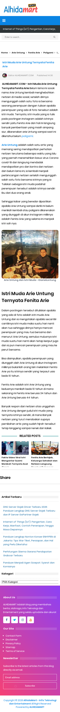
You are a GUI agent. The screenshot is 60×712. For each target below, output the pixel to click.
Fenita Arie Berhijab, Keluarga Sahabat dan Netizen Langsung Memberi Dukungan (44, 462)
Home (4, 52)
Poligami (48, 52)
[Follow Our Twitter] (14, 620)
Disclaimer (12, 639)
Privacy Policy (13, 643)
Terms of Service (15, 651)
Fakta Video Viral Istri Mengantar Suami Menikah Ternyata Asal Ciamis (15, 462)
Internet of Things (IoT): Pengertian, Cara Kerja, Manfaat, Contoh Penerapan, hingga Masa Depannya (28, 525)
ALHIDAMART (36, 707)
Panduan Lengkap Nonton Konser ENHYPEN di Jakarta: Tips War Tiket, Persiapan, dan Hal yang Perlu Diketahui (29, 540)
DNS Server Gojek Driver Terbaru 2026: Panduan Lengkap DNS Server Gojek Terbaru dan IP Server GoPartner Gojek (29, 510)
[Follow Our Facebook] (6, 620)
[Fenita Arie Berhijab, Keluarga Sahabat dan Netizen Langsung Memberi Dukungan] (44, 448)
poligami (27, 136)
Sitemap (10, 647)
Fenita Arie (34, 52)
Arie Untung (18, 52)
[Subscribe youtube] (30, 620)
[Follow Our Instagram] (22, 620)
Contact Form (13, 635)
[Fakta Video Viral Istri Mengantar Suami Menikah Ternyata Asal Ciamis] (15, 448)
